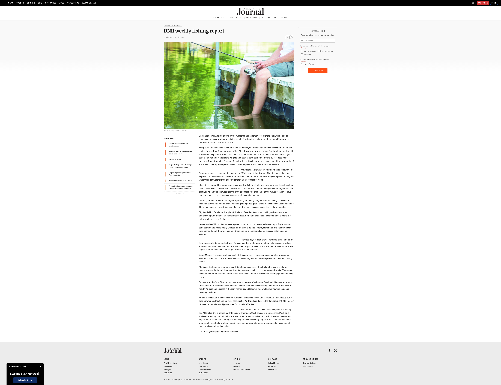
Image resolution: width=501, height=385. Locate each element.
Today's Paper (236, 18)
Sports (20, 3)
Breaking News (327, 51)
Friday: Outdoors (173, 25)
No (312, 64)
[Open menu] (4, 3)
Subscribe (483, 3)
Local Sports (204, 363)
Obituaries (50, 3)
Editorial (236, 366)
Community (168, 366)
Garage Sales (89, 3)
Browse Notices (309, 363)
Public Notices (310, 359)
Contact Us (272, 370)
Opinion (31, 3)
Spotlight (167, 370)
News (10, 3)
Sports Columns (205, 370)
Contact (272, 359)
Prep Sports (203, 366)
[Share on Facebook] (287, 37)
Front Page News (170, 363)
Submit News (252, 18)
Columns (236, 363)
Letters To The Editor (241, 370)
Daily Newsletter (310, 51)
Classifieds (73, 3)
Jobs (61, 3)
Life (40, 3)
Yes (305, 64)
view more (178, 194)
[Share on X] (292, 37)
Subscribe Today (268, 18)
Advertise (272, 366)
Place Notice (308, 366)
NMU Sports (203, 373)
